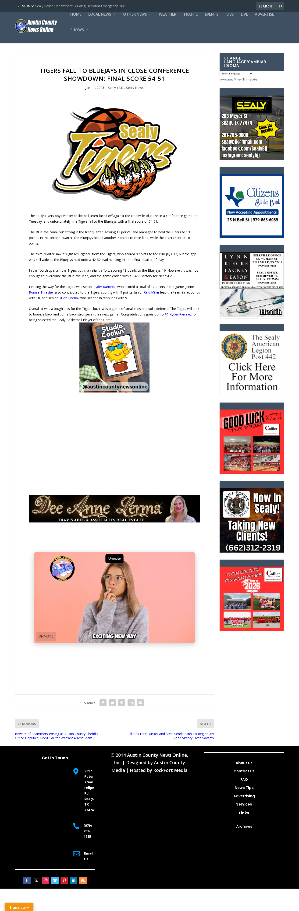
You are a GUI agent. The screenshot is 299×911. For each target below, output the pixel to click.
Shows (77, 30)
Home (75, 14)
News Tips (244, 787)
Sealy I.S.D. (116, 87)
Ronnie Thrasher (41, 292)
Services (244, 804)
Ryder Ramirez (104, 286)
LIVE (244, 14)
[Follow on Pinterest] (64, 880)
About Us (244, 762)
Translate (249, 79)
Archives (244, 826)
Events (211, 14)
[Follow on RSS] (83, 880)
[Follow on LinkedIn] (73, 880)
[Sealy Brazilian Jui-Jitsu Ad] (252, 158)
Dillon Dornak (69, 298)
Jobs (229, 14)
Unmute (46, 636)
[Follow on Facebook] (27, 880)
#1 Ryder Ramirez (178, 314)
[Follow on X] (36, 880)
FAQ (244, 779)
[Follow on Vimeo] (55, 880)
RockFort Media (170, 770)
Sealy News (135, 87)
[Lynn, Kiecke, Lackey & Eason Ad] (252, 315)
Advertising (244, 796)
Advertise (264, 14)
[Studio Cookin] (114, 391)
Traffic (190, 14)
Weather (167, 14)
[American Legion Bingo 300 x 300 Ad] (252, 394)
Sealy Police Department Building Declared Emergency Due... (81, 6)
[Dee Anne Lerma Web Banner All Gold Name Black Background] (114, 521)
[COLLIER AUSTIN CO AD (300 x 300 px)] (252, 472)
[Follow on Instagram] (45, 880)
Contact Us (244, 771)
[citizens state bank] (252, 237)
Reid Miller (151, 292)
